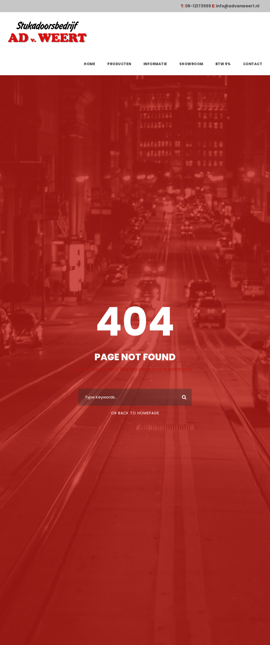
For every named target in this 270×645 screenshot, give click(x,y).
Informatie (155, 64)
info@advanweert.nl (237, 6)
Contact (252, 64)
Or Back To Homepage (135, 413)
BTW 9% (223, 64)
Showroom (191, 64)
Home (89, 64)
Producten (119, 64)
